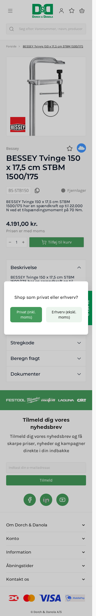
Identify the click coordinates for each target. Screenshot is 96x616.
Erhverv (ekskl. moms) (64, 315)
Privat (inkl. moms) (26, 315)
